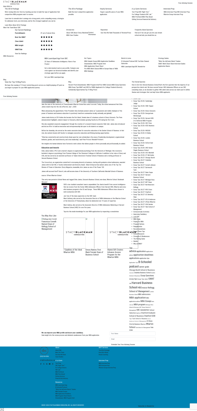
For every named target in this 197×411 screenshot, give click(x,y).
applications (134, 258)
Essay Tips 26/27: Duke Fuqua (143, 172)
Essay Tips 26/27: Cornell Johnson (144, 165)
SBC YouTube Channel (142, 61)
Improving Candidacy (140, 214)
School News (62, 180)
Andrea (69, 205)
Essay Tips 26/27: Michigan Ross (144, 180)
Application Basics (164, 66)
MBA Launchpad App (128, 67)
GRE (130, 283)
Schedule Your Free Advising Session (123, 344)
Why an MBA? (137, 244)
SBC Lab (149, 14)
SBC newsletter (142, 310)
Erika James (78, 180)
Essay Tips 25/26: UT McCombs (143, 155)
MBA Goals (136, 219)
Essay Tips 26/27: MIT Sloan (142, 182)
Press (129, 33)
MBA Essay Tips (73, 87)
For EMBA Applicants (96, 87)
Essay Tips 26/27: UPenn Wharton (144, 202)
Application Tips (133, 262)
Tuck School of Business (139, 319)
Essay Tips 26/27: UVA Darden (143, 204)
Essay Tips (141, 279)
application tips (144, 258)
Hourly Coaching (103, 354)
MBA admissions (144, 294)
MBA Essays (145, 301)
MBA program (139, 304)
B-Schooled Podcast (128, 61)
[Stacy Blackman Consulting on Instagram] (53, 364)
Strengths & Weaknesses (141, 236)
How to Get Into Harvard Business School (145, 85)
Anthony (70, 198)
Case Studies (59, 357)
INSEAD (144, 288)
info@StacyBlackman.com (47, 360)
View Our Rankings (21, 54)
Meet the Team (59, 352)
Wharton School (78, 104)
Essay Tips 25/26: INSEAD (141, 131)
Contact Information (92, 33)
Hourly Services (106, 9)
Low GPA (136, 217)
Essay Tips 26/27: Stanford (142, 192)
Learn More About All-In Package (15, 25)
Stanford (138, 313)
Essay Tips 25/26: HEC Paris (142, 123)
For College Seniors (60, 367)
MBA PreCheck (137, 17)
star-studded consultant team (77, 184)
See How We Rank (106, 33)
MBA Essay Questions (119, 85)
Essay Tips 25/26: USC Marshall (143, 153)
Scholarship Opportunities (76, 90)
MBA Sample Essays (90, 61)
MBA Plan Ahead (147, 17)
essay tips (133, 279)
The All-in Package (75, 9)
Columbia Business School (142, 273)
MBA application (137, 297)
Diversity (119, 87)
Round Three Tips (139, 231)
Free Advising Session (185, 3)
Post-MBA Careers (105, 85)
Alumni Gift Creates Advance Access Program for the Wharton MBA (115, 253)
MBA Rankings (88, 71)
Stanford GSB (149, 316)
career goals (144, 267)
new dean (103, 180)
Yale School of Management (143, 327)
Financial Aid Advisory (149, 19)
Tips (130, 318)
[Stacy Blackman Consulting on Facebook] (41, 364)
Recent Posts (72, 85)
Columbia (131, 273)
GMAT (151, 278)
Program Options (138, 224)
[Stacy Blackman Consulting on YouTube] (50, 364)
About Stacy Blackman (81, 33)
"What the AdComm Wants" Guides (169, 61)
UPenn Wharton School (54, 175)
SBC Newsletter (140, 67)
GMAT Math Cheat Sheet (166, 64)
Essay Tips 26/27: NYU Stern (142, 190)
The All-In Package (104, 350)
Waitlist (135, 241)
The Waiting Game (139, 239)
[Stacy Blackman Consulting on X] (44, 364)
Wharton (143, 324)
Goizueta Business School (91, 180)
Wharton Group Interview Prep (173, 14)
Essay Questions (147, 275)
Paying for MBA (138, 222)
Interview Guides (180, 64)
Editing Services (137, 19)
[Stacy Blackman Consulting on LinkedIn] (47, 364)
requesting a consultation (110, 212)
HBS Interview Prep (183, 12)
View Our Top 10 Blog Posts (15, 82)
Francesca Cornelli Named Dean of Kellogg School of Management (49, 225)
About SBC (69, 33)
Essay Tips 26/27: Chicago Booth (144, 158)
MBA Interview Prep (170, 12)
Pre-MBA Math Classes (91, 69)
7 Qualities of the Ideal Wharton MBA (73, 251)
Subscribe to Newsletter (146, 406)
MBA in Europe (104, 69)
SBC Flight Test (144, 12)
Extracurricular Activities (141, 212)
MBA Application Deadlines (106, 61)
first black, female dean (82, 117)
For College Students (139, 14)
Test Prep (135, 12)
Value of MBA (113, 69)
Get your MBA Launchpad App (54, 77)
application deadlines (143, 254)
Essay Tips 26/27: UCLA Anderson (144, 199)
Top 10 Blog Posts (91, 90)
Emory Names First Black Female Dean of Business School (94, 252)
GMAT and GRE (84, 87)
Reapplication (137, 226)
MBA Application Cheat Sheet (93, 66)
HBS (140, 287)
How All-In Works (103, 352)
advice (132, 251)
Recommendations (139, 229)
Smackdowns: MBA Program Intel (95, 64)
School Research (138, 234)
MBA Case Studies (72, 35)
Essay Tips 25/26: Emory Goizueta (144, 111)
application (141, 251)
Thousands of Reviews (120, 33)
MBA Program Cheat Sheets (63, 396)
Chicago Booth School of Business (142, 270)
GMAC (146, 279)
